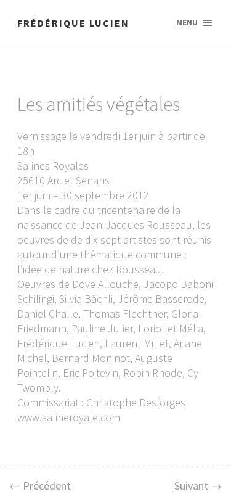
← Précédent (40, 486)
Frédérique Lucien (73, 23)
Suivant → (198, 486)
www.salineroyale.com (68, 417)
